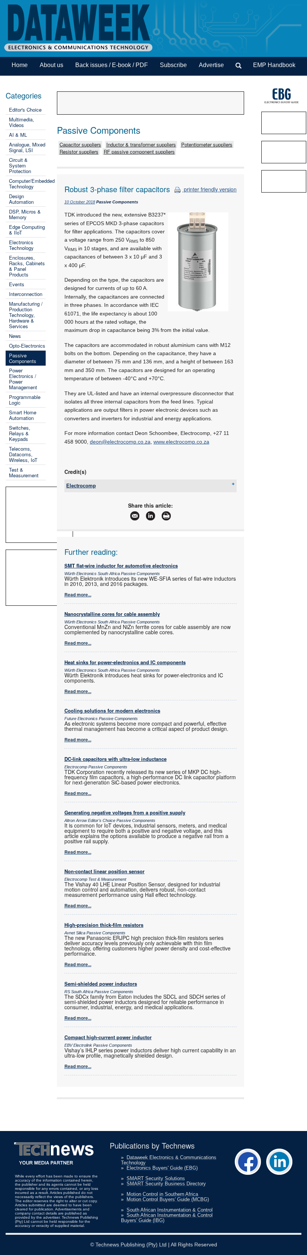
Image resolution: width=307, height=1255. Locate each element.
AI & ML (18, 134)
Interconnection (25, 293)
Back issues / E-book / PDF (111, 65)
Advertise (211, 65)
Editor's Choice (25, 109)
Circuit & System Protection (20, 165)
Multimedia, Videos (21, 122)
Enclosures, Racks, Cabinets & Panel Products (27, 266)
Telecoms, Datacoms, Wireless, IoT (23, 454)
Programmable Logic (24, 399)
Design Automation (21, 199)
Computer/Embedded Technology (32, 183)
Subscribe (173, 65)
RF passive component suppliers (139, 151)
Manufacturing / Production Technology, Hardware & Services (26, 315)
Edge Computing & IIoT (27, 229)
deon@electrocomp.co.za (120, 442)
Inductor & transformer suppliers (141, 144)
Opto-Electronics (27, 345)
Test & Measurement (24, 472)
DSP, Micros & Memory (25, 214)
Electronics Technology (21, 245)
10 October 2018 (79, 202)
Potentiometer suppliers (206, 144)
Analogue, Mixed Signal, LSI (27, 147)
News (15, 335)
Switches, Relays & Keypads (19, 433)
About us (51, 65)
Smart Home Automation (22, 415)
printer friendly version (209, 189)
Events (16, 284)
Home (20, 65)
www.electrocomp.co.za (181, 442)
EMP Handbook (274, 65)
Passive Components (22, 358)
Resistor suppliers (79, 151)
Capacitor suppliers (80, 144)
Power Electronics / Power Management (23, 379)
